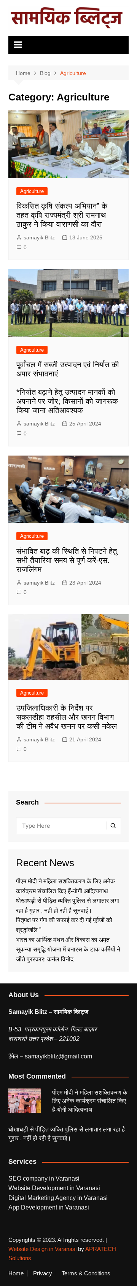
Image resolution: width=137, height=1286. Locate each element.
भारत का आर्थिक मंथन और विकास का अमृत (63, 940)
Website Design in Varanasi (42, 1249)
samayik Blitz (39, 237)
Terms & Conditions (86, 1273)
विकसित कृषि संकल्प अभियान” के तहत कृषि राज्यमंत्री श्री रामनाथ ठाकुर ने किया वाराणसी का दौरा (61, 215)
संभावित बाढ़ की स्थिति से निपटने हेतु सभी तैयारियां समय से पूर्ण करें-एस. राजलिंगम (66, 560)
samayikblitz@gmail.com (58, 1056)
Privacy (42, 1273)
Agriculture (32, 191)
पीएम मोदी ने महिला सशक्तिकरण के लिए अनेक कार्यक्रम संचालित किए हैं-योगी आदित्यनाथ (89, 1101)
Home (16, 1273)
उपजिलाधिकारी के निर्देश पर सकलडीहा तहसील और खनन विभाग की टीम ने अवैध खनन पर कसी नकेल (66, 717)
